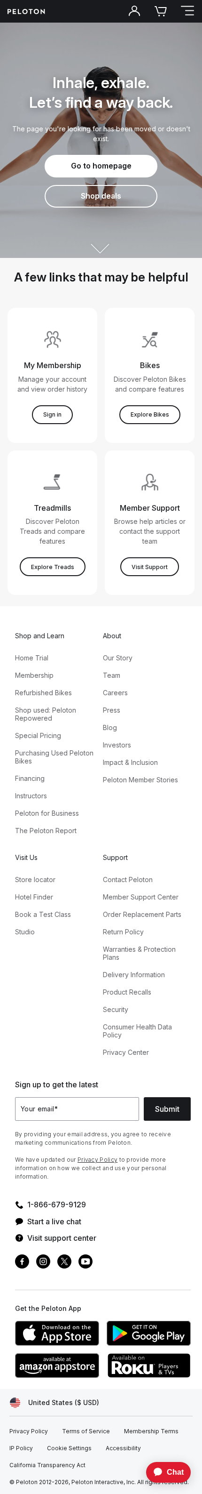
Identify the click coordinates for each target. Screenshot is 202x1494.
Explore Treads (52, 566)
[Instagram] (43, 1262)
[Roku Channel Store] (149, 1365)
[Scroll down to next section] (101, 240)
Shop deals (101, 196)
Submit (167, 1109)
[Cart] (160, 11)
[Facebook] (22, 1262)
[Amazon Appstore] (57, 1365)
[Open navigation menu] (186, 11)
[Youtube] (85, 1262)
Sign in (52, 414)
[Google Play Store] (149, 1333)
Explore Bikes (150, 414)
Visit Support (150, 566)
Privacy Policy (97, 1159)
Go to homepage (101, 165)
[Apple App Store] (57, 1333)
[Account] (134, 11)
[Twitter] (64, 1262)
